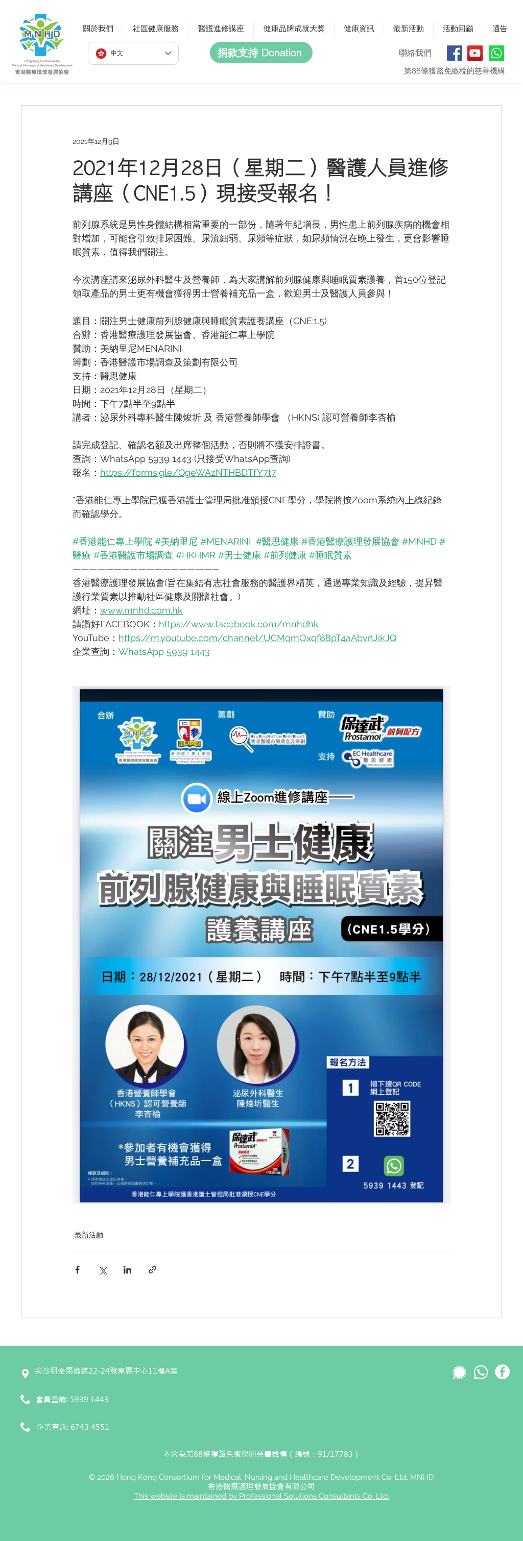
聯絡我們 (415, 53)
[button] (98, 29)
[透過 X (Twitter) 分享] (102, 1270)
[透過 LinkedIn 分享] (127, 1270)
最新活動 (89, 1235)
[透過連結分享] (152, 1270)
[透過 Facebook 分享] (77, 1270)
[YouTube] (475, 53)
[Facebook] (454, 53)
